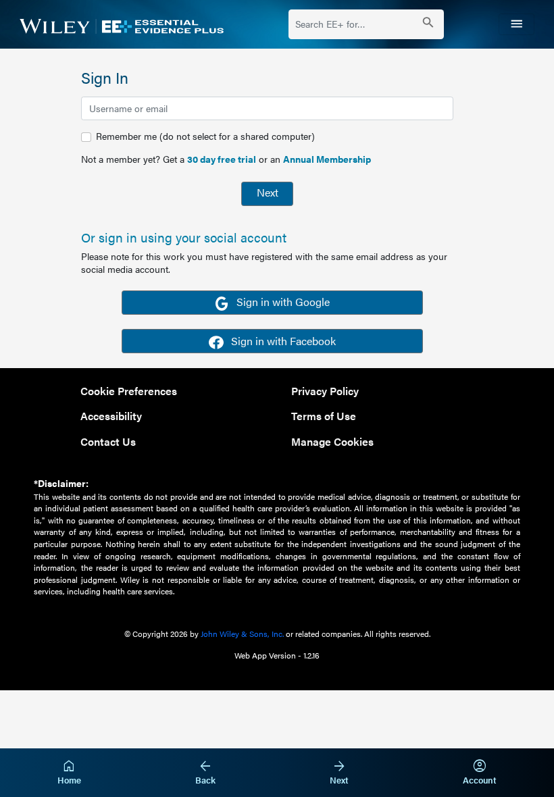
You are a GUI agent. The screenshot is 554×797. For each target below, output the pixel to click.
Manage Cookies (332, 441)
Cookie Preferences (128, 390)
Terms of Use (323, 415)
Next (267, 192)
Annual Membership (327, 158)
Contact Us (108, 441)
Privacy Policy (325, 390)
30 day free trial (221, 158)
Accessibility (111, 415)
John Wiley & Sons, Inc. (242, 633)
